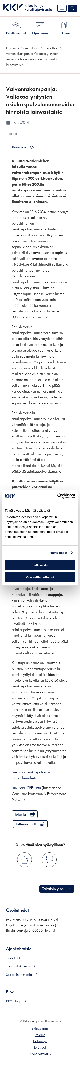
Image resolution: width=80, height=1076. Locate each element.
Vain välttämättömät (40, 577)
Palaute (40, 1035)
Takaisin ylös (53, 888)
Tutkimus (64, 33)
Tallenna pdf (25, 824)
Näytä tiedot (58, 552)
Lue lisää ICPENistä (26, 787)
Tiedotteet (13, 958)
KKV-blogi (13, 1001)
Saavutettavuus (40, 1054)
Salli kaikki (40, 565)
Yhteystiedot (40, 1028)
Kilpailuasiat (40, 33)
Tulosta (20, 814)
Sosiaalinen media (19, 974)
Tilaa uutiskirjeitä (18, 966)
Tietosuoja (40, 1041)
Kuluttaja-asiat (16, 33)
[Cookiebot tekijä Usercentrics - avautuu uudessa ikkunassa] (57, 496)
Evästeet (40, 1047)
